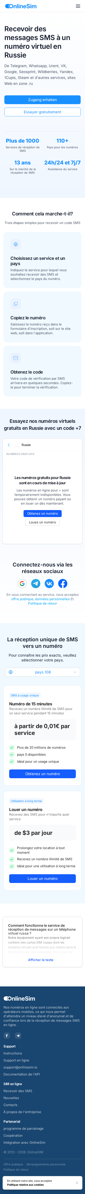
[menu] (78, 6)
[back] (8, 444)
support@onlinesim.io (20, 1067)
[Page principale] (21, 6)
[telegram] (35, 583)
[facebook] (62, 583)
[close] (77, 1182)
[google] (22, 583)
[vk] (49, 583)
